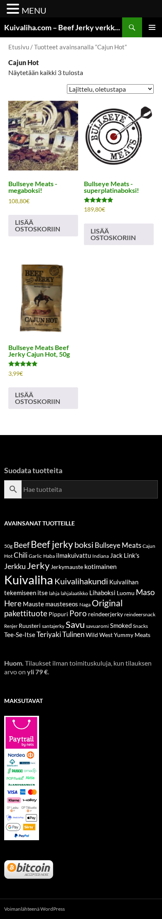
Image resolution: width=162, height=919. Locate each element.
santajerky (53, 626)
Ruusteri (30, 625)
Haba (49, 556)
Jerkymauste (67, 566)
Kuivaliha (28, 579)
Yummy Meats (132, 634)
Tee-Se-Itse (19, 634)
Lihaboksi (102, 592)
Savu (75, 624)
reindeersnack (139, 614)
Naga (85, 604)
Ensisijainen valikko (152, 27)
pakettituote (25, 613)
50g (8, 546)
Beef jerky (52, 544)
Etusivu (18, 47)
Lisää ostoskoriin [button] (37, 225)
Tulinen (73, 634)
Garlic (35, 556)
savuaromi (97, 626)
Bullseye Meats (118, 545)
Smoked (121, 625)
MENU (34, 10)
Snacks (140, 626)
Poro (78, 613)
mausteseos (61, 604)
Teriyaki (49, 634)
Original (107, 603)
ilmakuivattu (73, 555)
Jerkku (15, 566)
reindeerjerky (105, 614)
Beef (21, 544)
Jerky (38, 565)
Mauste (33, 604)
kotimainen (100, 566)
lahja (54, 593)
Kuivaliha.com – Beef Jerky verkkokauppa (63, 27)
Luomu (126, 592)
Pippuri (58, 614)
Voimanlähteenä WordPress (34, 909)
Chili (20, 555)
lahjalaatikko (74, 593)
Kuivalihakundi (81, 581)
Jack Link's (125, 555)
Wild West (99, 634)
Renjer (10, 626)
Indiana (100, 556)
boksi (83, 544)
